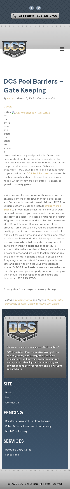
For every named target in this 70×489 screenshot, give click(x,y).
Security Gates (26, 303)
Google (8, 106)
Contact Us (12, 402)
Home (8, 392)
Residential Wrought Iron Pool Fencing (27, 421)
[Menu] (61, 48)
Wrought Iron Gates (47, 303)
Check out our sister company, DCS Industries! (33, 347)
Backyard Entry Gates (18, 449)
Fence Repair (12, 454)
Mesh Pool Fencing (16, 431)
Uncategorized (23, 300)
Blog (7, 397)
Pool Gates (10, 303)
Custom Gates (55, 300)
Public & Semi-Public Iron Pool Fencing (28, 426)
